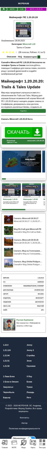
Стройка (30, 356)
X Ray (29, 376)
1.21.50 (6, 366)
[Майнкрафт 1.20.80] (31, 189)
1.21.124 (7, 350)
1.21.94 (6, 356)
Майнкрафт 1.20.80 (30, 199)
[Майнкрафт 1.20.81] (11, 189)
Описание (11, 57)
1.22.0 (5, 345)
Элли (29, 361)
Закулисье (8, 387)
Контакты (24, 418)
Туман (29, 387)
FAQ (20, 57)
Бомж (29, 382)
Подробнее (23, 111)
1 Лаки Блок (9, 376)
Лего (28, 398)
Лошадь (30, 392)
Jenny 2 (30, 350)
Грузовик (30, 366)
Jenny (29, 345)
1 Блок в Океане (11, 382)
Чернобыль (8, 392)
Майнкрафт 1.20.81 (10, 199)
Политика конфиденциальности (24, 429)
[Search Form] (42, 3)
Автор (24, 423)
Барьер (6, 398)
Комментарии (31, 57)
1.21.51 (6, 361)
